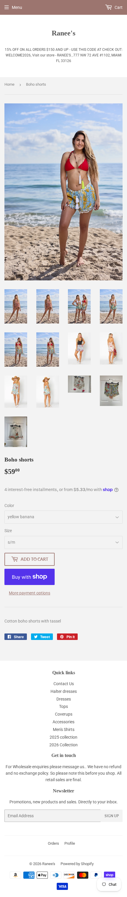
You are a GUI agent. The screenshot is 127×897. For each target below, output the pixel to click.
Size (8, 530)
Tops (63, 706)
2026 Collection (63, 744)
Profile (69, 843)
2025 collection (63, 737)
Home (9, 84)
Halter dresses (64, 691)
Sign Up (112, 816)
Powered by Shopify (77, 864)
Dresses (63, 699)
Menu (17, 7)
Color (9, 505)
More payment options (29, 593)
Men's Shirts (63, 729)
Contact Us (63, 683)
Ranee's (63, 33)
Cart (118, 7)
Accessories (63, 721)
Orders (53, 843)
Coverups (63, 714)
